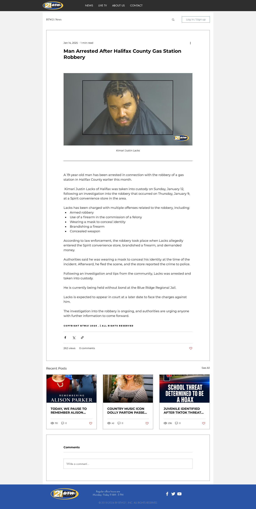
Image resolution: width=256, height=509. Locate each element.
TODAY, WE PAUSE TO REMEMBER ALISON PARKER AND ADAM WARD (69, 411)
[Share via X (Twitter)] (73, 337)
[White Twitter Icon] (173, 493)
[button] (173, 19)
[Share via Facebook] (65, 337)
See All (206, 367)
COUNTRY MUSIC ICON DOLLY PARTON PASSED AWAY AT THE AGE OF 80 (127, 411)
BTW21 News (53, 19)
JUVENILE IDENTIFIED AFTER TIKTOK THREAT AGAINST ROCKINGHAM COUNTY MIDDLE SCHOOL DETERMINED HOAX (183, 411)
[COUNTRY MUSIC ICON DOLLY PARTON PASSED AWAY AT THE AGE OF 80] (128, 389)
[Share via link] (82, 337)
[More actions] (190, 43)
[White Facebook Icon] (167, 493)
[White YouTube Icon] (179, 493)
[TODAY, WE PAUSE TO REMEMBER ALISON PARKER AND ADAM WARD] (71, 389)
